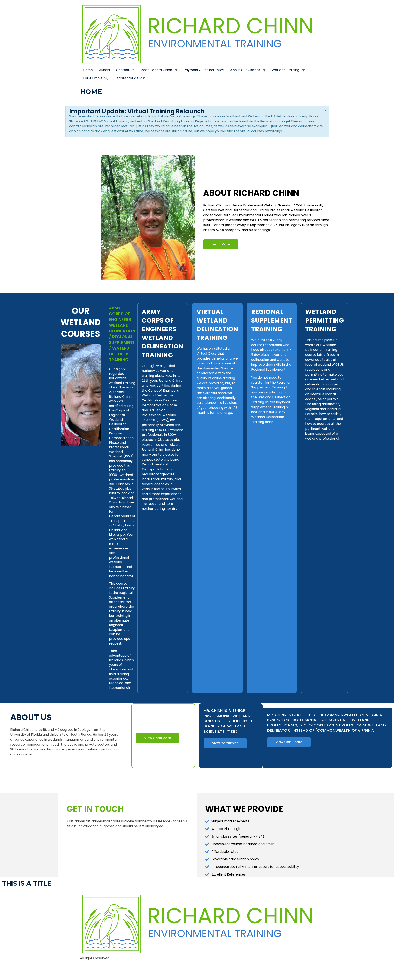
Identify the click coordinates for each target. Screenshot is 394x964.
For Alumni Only (95, 78)
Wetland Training (285, 70)
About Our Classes (245, 70)
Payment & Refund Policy (204, 70)
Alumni (104, 70)
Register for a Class (130, 78)
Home (88, 70)
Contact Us (125, 70)
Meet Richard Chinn (156, 70)
